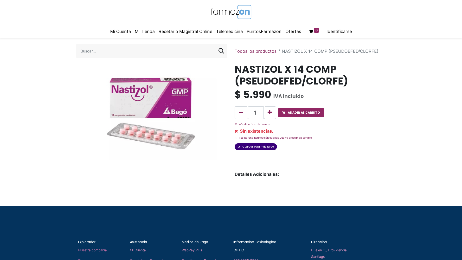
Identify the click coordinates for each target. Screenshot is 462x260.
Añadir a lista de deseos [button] (254, 124)
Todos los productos (255, 51)
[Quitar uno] (241, 112)
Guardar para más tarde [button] (258, 147)
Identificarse (339, 31)
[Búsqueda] (221, 51)
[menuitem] (120, 31)
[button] (301, 112)
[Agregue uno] (269, 112)
